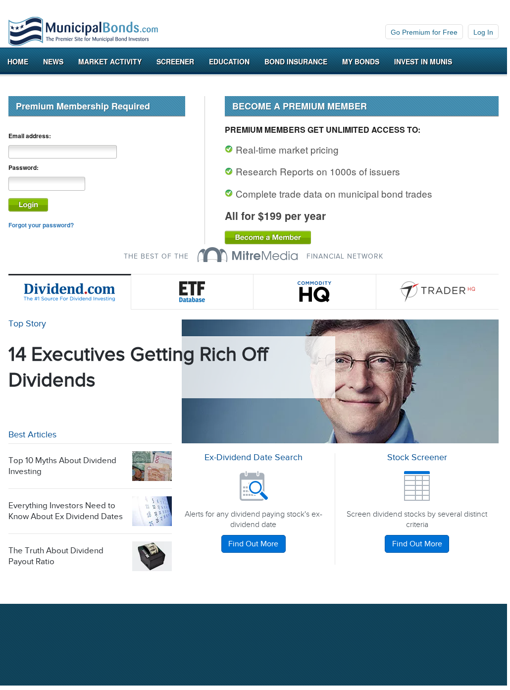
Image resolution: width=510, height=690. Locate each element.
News (53, 61)
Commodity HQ (315, 292)
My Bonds (360, 61)
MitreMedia (248, 254)
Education (229, 61)
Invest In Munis (423, 61)
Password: (23, 167)
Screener (175, 61)
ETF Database (192, 292)
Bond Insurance (295, 61)
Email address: (29, 136)
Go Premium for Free (424, 32)
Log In (483, 32)
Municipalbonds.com (83, 32)
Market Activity (110, 61)
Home (17, 61)
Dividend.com (69, 292)
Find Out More (253, 544)
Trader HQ (437, 292)
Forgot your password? (41, 224)
